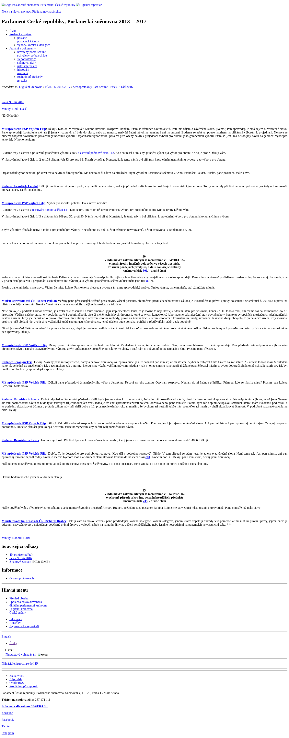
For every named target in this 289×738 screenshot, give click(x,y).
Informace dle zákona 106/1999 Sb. (25, 706)
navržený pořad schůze (31, 52)
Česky (13, 643)
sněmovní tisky (26, 62)
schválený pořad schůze (32, 55)
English (6, 636)
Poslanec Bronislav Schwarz (20, 399)
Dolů (15, 109)
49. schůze (101, 87)
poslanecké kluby (28, 41)
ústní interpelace (27, 66)
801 (145, 270)
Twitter (6, 726)
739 (145, 501)
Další (23, 109)
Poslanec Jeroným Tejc (17, 362)
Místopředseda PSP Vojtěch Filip (24, 129)
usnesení (22, 73)
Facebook (8, 719)
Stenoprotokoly (82, 87)
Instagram (8, 733)
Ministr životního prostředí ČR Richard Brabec (34, 521)
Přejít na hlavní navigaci (16, 11)
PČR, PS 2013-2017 (57, 87)
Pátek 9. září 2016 (121, 87)
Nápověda (15, 679)
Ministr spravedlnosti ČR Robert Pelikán (29, 300)
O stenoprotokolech (21, 578)
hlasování (23, 69)
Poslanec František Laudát (20, 186)
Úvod (13, 30)
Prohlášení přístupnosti (23, 686)
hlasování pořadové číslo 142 (96, 152)
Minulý (6, 109)
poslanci (22, 37)
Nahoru (17, 538)
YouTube (7, 713)
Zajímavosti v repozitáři (24, 626)
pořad (27, 554)
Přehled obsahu (19, 598)
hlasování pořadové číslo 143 (50, 209)
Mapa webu (16, 675)
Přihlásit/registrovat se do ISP (20, 663)
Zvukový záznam (20, 561)
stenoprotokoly (26, 59)
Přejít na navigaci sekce (46, 11)
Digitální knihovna (30, 87)
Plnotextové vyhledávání (21, 654)
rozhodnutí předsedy (30, 76)
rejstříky (22, 80)
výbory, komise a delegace (33, 45)
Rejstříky (15, 622)
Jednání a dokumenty (22, 48)
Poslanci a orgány (20, 34)
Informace (15, 619)
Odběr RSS (16, 682)
